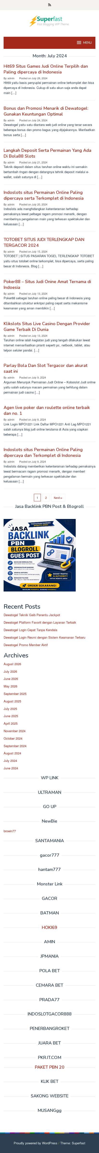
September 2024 (15, 746)
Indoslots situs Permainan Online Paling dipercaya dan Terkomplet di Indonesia (43, 452)
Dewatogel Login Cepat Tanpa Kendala (30, 630)
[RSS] (49, 5)
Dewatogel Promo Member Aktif (26, 644)
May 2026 (10, 686)
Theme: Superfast (72, 1143)
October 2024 (13, 738)
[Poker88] (49, 20)
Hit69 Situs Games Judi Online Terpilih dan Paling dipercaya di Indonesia (46, 69)
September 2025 (15, 693)
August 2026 (12, 664)
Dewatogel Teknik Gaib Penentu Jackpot (32, 615)
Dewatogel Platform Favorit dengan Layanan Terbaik (40, 622)
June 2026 (11, 678)
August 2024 (12, 753)
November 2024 (14, 731)
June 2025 (11, 716)
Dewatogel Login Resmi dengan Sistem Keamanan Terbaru (44, 637)
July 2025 (10, 708)
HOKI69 (49, 927)
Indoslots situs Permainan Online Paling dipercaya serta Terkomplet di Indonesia (44, 195)
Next (57, 498)
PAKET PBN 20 (49, 1067)
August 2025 (12, 701)
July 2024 (10, 760)
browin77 (10, 831)
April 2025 (11, 723)
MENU (87, 43)
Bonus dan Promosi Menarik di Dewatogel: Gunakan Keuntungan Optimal (46, 111)
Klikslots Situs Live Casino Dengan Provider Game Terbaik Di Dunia (47, 326)
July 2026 (10, 671)
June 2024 (11, 768)
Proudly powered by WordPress (35, 1143)
